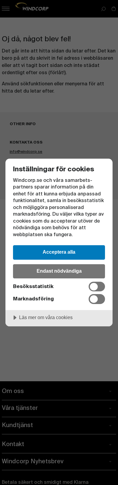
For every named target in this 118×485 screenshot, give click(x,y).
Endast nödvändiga (59, 271)
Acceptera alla (59, 252)
